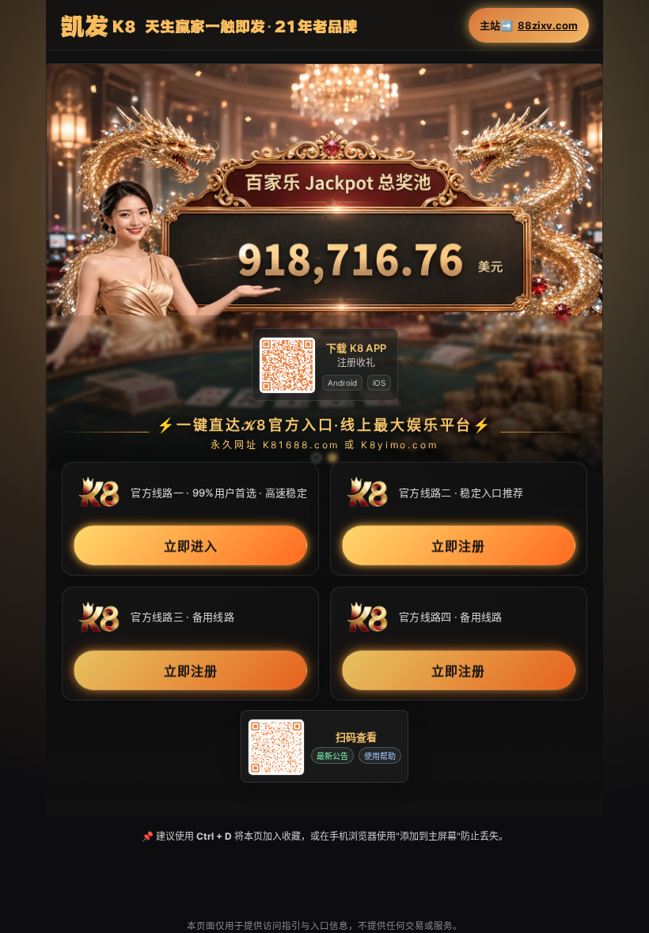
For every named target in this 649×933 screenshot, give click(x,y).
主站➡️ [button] (529, 25)
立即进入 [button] (191, 546)
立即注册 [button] (458, 546)
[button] (324, 268)
